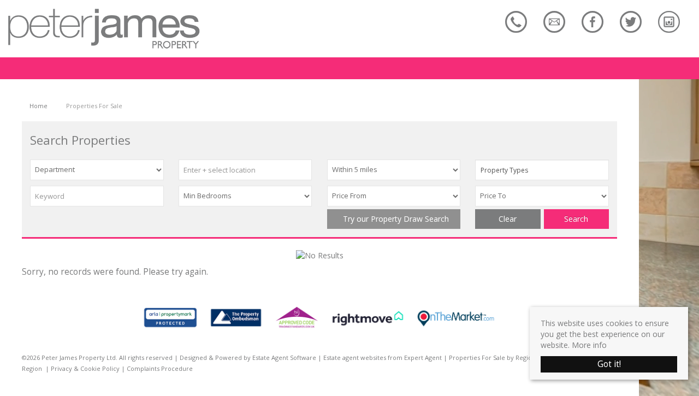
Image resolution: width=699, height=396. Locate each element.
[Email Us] (554, 22)
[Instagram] (669, 22)
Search (576, 219)
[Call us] (516, 22)
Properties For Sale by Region (492, 357)
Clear (508, 219)
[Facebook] (592, 22)
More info (589, 345)
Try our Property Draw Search (394, 219)
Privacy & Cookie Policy (85, 368)
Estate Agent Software (284, 357)
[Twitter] (631, 22)
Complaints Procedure (160, 368)
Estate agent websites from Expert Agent (382, 357)
